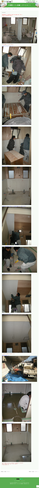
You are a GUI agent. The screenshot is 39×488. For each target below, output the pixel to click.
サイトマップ (23, 480)
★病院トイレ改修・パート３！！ (5, 471)
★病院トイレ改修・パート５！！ (33, 471)
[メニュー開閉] (36, 1)
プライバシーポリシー (17, 480)
